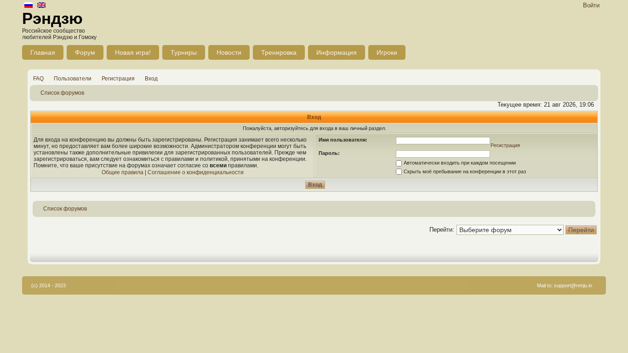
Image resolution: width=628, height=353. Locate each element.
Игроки (387, 52)
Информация (336, 52)
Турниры (184, 52)
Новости (229, 52)
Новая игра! (133, 52)
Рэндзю (52, 18)
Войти (591, 5)
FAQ (38, 78)
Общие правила (122, 172)
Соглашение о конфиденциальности (196, 172)
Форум (85, 52)
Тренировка (279, 52)
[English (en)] (41, 5)
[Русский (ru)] (28, 5)
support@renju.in (573, 285)
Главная (42, 52)
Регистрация (118, 78)
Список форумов (62, 93)
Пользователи (72, 78)
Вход (151, 78)
